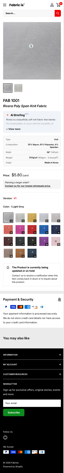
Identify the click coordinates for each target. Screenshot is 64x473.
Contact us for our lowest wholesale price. (28, 185)
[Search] (58, 13)
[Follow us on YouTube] (5, 437)
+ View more (13, 129)
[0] (58, 5)
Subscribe (14, 412)
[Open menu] (4, 5)
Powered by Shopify (13, 466)
